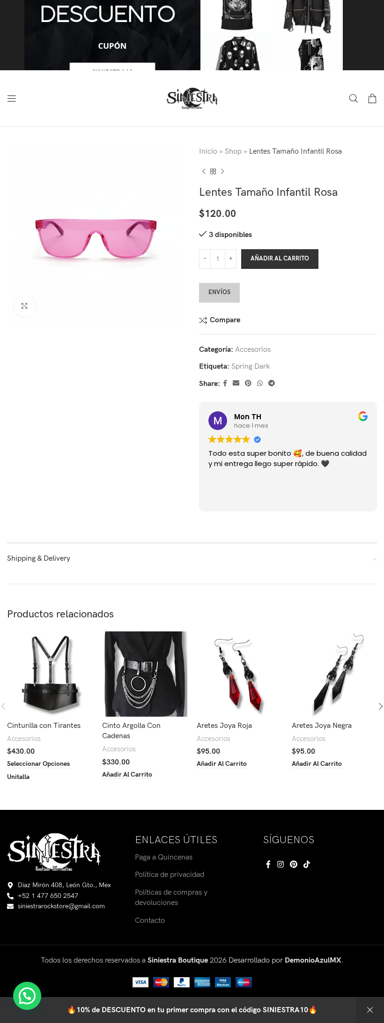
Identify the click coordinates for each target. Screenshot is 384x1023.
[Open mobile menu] (11, 98)
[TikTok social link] (307, 864)
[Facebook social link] (225, 383)
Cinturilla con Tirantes (44, 725)
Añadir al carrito (280, 258)
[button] (27, 996)
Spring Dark (250, 366)
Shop (233, 151)
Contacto (150, 920)
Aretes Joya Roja (224, 725)
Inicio (208, 151)
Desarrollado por (285, 960)
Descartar (370, 1010)
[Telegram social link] (272, 383)
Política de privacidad (169, 874)
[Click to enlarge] (24, 306)
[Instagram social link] (280, 864)
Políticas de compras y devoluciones (171, 897)
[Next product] (222, 172)
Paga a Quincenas (163, 857)
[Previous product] (203, 172)
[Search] (353, 98)
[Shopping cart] (372, 98)
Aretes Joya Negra (322, 725)
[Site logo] (192, 98)
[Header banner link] (192, 35)
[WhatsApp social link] (260, 383)
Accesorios (253, 349)
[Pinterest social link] (248, 383)
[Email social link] (236, 383)
